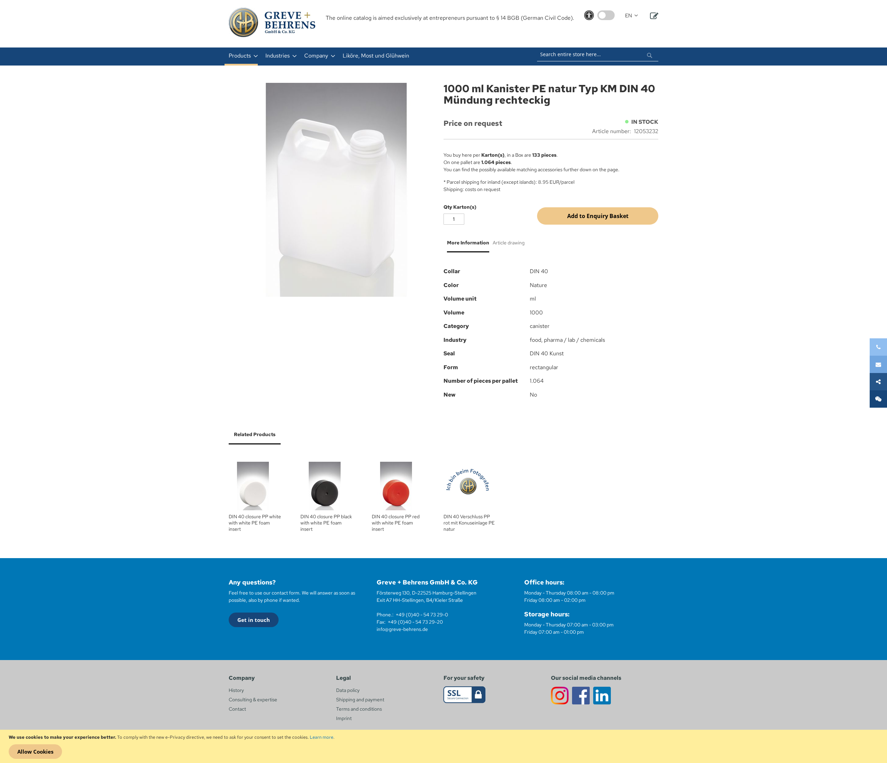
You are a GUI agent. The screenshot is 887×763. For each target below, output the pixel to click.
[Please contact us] (878, 364)
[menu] (353, 56)
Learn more (321, 737)
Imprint (344, 718)
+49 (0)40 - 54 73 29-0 (422, 615)
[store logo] (272, 22)
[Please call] (878, 347)
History (236, 690)
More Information (468, 243)
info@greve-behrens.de (402, 629)
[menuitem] (241, 56)
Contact (237, 709)
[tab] (466, 245)
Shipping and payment (360, 699)
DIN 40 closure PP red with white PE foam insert (396, 522)
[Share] (878, 381)
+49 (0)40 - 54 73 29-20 (415, 622)
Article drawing (509, 243)
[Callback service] (878, 399)
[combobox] (597, 54)
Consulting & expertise (253, 699)
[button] (631, 16)
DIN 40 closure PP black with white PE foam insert (326, 522)
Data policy (348, 690)
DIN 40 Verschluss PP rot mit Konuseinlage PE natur (469, 522)
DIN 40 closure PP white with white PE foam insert (255, 522)
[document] (444, 746)
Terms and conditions (359, 709)
